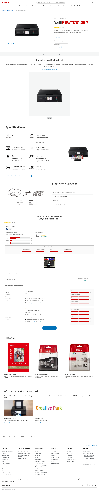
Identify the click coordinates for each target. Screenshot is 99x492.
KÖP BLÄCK (58, 37)
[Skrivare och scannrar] (49, 6)
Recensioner (53, 54)
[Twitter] (92, 485)
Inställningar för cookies (8, 481)
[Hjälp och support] (72, 6)
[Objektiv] (36, 6)
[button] (61, 42)
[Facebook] (82, 485)
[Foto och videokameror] (31, 6)
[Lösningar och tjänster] (61, 6)
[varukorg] (96, 2)
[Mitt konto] (92, 2)
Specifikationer (46, 54)
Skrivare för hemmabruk (60, 18)
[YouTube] (95, 485)
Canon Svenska (6, 485)
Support (59, 54)
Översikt (39, 54)
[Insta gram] (85, 485)
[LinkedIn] (89, 485)
